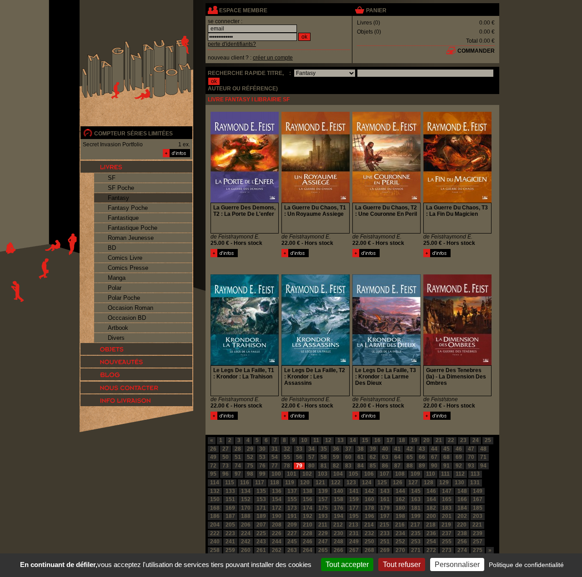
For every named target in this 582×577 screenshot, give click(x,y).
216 (400, 525)
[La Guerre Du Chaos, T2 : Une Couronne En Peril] (366, 255)
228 (307, 533)
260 (246, 550)
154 (276, 499)
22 (451, 440)
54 (274, 457)
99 (262, 474)
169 (230, 508)
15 (365, 440)
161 (385, 499)
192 (307, 516)
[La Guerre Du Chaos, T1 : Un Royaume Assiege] (295, 255)
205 (230, 525)
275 (477, 550)
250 (369, 541)
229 (323, 533)
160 (369, 499)
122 (336, 482)
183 (447, 508)
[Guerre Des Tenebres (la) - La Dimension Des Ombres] (437, 418)
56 (299, 457)
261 (261, 550)
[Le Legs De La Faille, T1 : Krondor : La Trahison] (224, 418)
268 (369, 550)
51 (238, 457)
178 (369, 508)
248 (338, 541)
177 (354, 508)
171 (261, 508)
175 (323, 508)
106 (369, 474)
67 (434, 457)
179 (385, 508)
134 (246, 491)
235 (416, 533)
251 (385, 541)
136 (276, 491)
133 (230, 491)
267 (354, 550)
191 (292, 516)
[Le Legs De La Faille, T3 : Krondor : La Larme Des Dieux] (366, 418)
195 (354, 516)
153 (261, 499)
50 (225, 457)
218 (431, 525)
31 (274, 449)
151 (230, 499)
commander (476, 51)
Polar (114, 287)
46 (459, 449)
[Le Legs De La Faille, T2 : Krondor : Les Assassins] (295, 418)
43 (422, 449)
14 (353, 440)
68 (446, 457)
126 (397, 482)
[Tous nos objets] (136, 349)
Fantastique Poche (132, 227)
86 (385, 466)
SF (111, 177)
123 (351, 482)
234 (400, 533)
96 (225, 474)
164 (431, 499)
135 (261, 491)
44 (434, 449)
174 (307, 508)
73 (225, 466)
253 (416, 541)
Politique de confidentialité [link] (526, 564)
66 (422, 457)
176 (338, 508)
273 (447, 550)
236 (431, 533)
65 (409, 457)
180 (400, 508)
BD (112, 247)
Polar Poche (124, 297)
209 (292, 525)
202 (462, 516)
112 (460, 474)
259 (230, 550)
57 (311, 457)
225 (261, 533)
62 (373, 457)
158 (338, 499)
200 (431, 516)
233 (385, 533)
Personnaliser (457, 564)
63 (385, 457)
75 (250, 466)
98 (250, 474)
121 (320, 482)
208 (276, 525)
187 (230, 516)
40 (385, 449)
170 (246, 508)
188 (246, 516)
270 (400, 550)
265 (323, 550)
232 (369, 533)
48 (483, 449)
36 (336, 449)
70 (471, 457)
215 (384, 525)
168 (215, 508)
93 (471, 466)
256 (462, 541)
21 (439, 440)
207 (261, 525)
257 (477, 541)
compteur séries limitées (133, 133)
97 (238, 474)
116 (244, 482)
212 (338, 525)
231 (354, 533)
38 (360, 449)
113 (475, 474)
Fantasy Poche (128, 207)
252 (400, 541)
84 (360, 466)
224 (246, 533)
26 (213, 449)
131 (475, 482)
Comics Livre (125, 257)
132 (215, 491)
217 (415, 525)
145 (416, 491)
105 (353, 474)
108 (400, 474)
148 (462, 491)
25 (488, 440)
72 (213, 466)
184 (462, 508)
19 (414, 440)
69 (459, 457)
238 (462, 533)
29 (250, 449)
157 (323, 499)
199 (416, 516)
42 (409, 449)
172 (276, 508)
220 (462, 525)
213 (353, 525)
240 (215, 541)
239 (477, 533)
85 (373, 466)
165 (447, 499)
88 (409, 466)
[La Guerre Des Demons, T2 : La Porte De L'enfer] (224, 255)
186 (215, 516)
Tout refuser (402, 564)
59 (336, 457)
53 (262, 457)
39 (373, 449)
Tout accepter (347, 564)
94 (483, 466)
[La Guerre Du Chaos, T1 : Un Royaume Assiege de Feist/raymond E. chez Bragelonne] (315, 201)
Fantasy (118, 197)
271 (416, 550)
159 (354, 499)
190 (276, 516)
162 (400, 499)
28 (238, 449)
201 (447, 516)
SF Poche (121, 187)
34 (311, 449)
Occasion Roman (130, 307)
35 (324, 449)
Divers (116, 337)
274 (462, 550)
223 (230, 533)
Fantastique (123, 217)
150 (215, 499)
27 (225, 449)
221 (477, 525)
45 (446, 449)
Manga (116, 277)
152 (246, 499)
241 (230, 541)
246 (307, 541)
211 (322, 525)
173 (292, 508)
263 (292, 550)
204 (215, 525)
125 (382, 482)
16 (377, 440)
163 (416, 499)
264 (307, 550)
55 (287, 457)
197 (385, 516)
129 (444, 482)
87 (397, 466)
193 (323, 516)
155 (292, 499)
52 (250, 457)
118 (274, 482)
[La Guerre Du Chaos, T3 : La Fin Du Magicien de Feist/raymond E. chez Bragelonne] (457, 201)
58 (324, 457)
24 (475, 440)
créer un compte (273, 58)
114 (214, 482)
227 (292, 533)
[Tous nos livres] (136, 167)
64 (397, 457)
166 (462, 499)
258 (215, 550)
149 (477, 491)
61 (360, 457)
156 (307, 499)
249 (354, 541)
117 (259, 482)
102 (307, 474)
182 (431, 508)
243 (261, 541)
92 (459, 466)
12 (328, 440)
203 (477, 516)
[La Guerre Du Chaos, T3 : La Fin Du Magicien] (437, 255)
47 (471, 449)
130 (459, 482)
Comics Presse (128, 267)
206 (246, 525)
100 (276, 474)
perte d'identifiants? (232, 44)
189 (261, 516)
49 (213, 457)
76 (262, 466)
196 (369, 516)
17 (389, 440)
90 (434, 466)
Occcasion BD (127, 317)
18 (402, 440)
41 (397, 449)
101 (291, 474)
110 (430, 474)
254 (431, 541)
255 (447, 541)
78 (287, 466)
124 (366, 482)
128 (428, 482)
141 (354, 491)
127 (413, 482)
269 (385, 550)
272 (431, 550)
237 (447, 533)
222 (215, 533)
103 (322, 474)
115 (229, 482)
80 (311, 466)
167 (477, 499)
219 (446, 525)
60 (348, 457)
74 (238, 466)
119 (289, 482)
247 (323, 541)
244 (276, 541)
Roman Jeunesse (131, 237)
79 (299, 466)
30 (262, 449)
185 (477, 508)
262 (276, 550)
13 (340, 440)
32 (287, 449)
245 (292, 541)
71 (483, 457)
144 (400, 491)
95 (213, 474)
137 (292, 491)
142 (369, 491)
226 (276, 533)
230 (338, 533)
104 (338, 474)
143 (385, 491)
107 (384, 474)
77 (274, 466)
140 (338, 491)
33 (299, 449)
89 (422, 466)
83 (348, 466)
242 (246, 541)
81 (324, 466)
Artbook (118, 327)
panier (376, 10)
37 (348, 449)
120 (305, 482)
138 (307, 491)
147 (447, 491)
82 (336, 466)
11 (316, 440)
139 (323, 491)
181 (416, 508)
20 (426, 440)
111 (445, 474)
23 (463, 440)
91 (446, 466)
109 (415, 474)
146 (431, 491)
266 (338, 550)
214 (369, 525)
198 (400, 516)
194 (338, 516)
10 (304, 440)
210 (307, 525)
